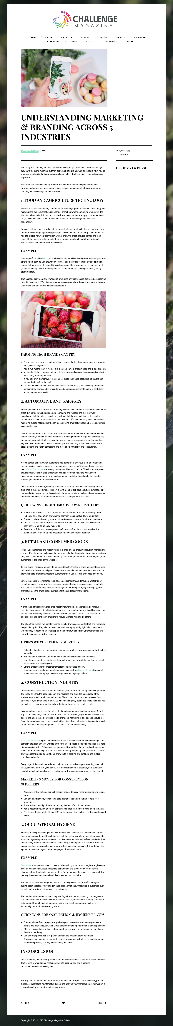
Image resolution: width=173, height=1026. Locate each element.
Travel (104, 37)
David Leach (124, 151)
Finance (86, 37)
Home (32, 37)
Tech (130, 41)
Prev (26, 1002)
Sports (73, 41)
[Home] (86, 19)
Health (120, 37)
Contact (91, 41)
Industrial (111, 41)
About (48, 37)
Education (140, 37)
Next (100, 1002)
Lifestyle (66, 37)
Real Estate (54, 41)
